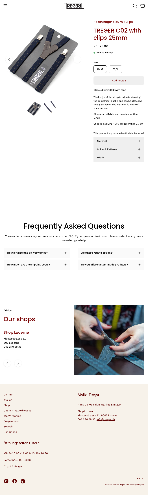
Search (8, 426)
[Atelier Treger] (74, 6)
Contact (8, 394)
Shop (7, 405)
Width (100, 157)
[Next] (77, 59)
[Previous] (9, 59)
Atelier (8, 400)
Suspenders (11, 421)
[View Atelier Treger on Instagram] (6, 481)
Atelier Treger (119, 484)
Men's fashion (12, 416)
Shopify (140, 484)
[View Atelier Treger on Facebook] (14, 481)
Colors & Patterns (107, 149)
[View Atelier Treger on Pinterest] (23, 481)
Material (102, 141)
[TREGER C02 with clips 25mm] (34, 109)
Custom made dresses (17, 410)
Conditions (10, 432)
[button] (134, 5)
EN (138, 478)
